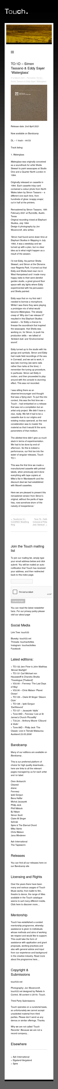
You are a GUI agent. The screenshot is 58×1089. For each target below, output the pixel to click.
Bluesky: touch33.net (21, 638)
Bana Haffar (16, 798)
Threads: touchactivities (22, 641)
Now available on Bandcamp (25, 133)
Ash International (19, 841)
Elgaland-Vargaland (22, 1060)
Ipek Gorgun (17, 794)
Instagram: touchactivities (23, 645)
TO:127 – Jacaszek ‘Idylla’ (25, 710)
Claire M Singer (18, 818)
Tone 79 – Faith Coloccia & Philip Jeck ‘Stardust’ (40, 522)
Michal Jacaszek (19, 801)
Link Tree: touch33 (20, 632)
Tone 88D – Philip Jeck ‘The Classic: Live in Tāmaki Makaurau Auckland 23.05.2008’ (27, 731)
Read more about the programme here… (28, 957)
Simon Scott (17, 815)
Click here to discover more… (25, 904)
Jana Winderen (18, 835)
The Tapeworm (18, 844)
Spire (15, 1063)
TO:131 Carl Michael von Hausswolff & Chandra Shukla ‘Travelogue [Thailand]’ (25, 677)
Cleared (15, 784)
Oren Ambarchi (18, 781)
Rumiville (32, 212)
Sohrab (14, 821)
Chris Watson (17, 831)
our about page (22, 614)
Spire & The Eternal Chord (24, 825)
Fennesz (15, 791)
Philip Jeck (16, 804)
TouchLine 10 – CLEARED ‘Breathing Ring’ (20, 522)
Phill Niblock (17, 808)
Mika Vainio (16, 828)
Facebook (16, 648)
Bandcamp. (16, 755)
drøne (14, 788)
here (13, 611)
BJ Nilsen (15, 811)
